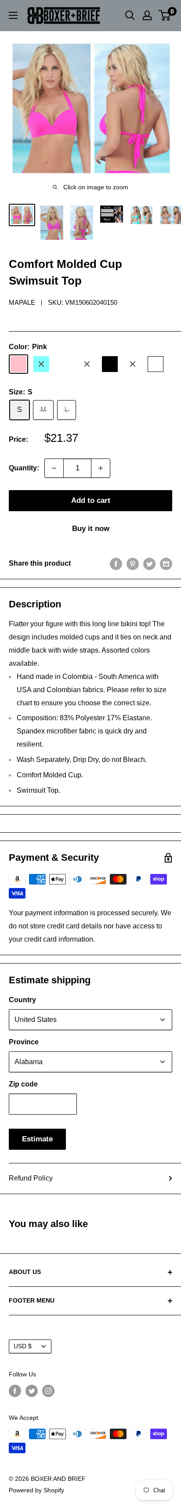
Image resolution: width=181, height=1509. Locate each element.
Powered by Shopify (36, 1490)
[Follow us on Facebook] (15, 1391)
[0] (164, 15)
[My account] (147, 15)
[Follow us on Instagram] (48, 1391)
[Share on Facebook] (116, 563)
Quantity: (24, 468)
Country (22, 1000)
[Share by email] (166, 563)
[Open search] (130, 15)
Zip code (23, 1084)
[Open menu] (13, 15)
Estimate (37, 1139)
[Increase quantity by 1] (100, 468)
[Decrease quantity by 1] (54, 468)
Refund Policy (31, 1178)
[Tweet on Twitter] (149, 563)
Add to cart (90, 500)
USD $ (23, 1346)
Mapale (22, 302)
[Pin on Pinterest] (133, 563)
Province (24, 1042)
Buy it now (90, 528)
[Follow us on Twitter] (31, 1391)
